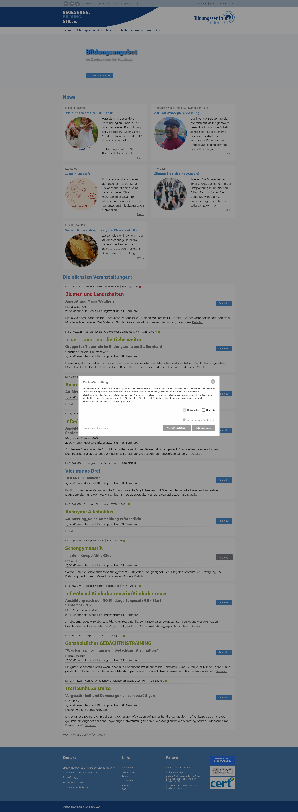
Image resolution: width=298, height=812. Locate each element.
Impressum (102, 428)
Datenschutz (89, 428)
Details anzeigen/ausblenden (201, 420)
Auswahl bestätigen (176, 428)
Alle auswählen (203, 428)
